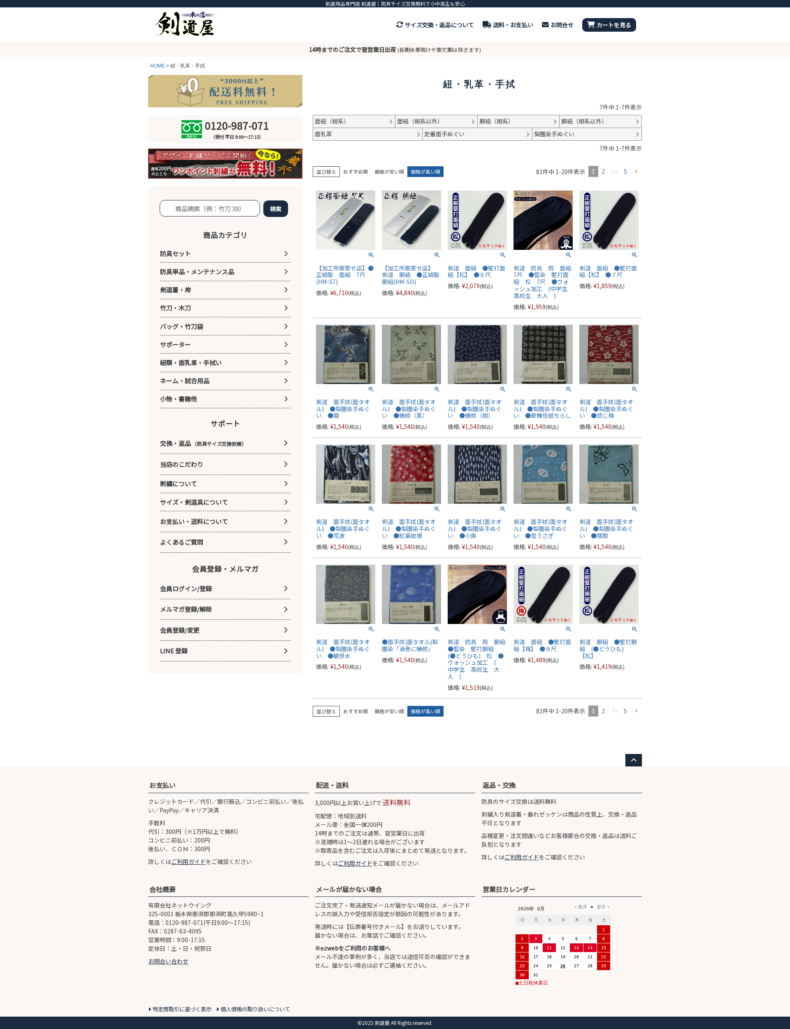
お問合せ (562, 25)
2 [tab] (223, 181)
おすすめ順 (355, 171)
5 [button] (625, 171)
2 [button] (603, 171)
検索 (275, 209)
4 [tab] (234, 181)
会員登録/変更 (180, 630)
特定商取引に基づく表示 (182, 1009)
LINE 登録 (174, 650)
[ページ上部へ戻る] (633, 760)
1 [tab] (217, 181)
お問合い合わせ (168, 961)
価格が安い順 (389, 171)
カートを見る (614, 25)
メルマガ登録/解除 (186, 609)
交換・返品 (203, 443)
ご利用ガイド (188, 861)
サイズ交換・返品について (439, 25)
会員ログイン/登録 (186, 588)
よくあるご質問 (181, 542)
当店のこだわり (181, 464)
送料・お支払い (513, 25)
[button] (636, 172)
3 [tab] (229, 181)
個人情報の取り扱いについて (255, 1009)
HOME (157, 66)
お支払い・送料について (194, 521)
